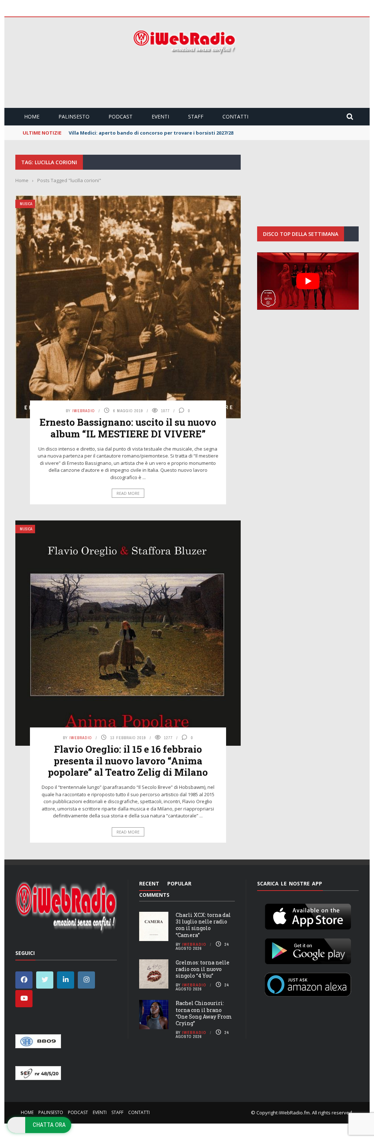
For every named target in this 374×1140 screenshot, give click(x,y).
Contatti (235, 116)
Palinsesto (73, 116)
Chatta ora (49, 1124)
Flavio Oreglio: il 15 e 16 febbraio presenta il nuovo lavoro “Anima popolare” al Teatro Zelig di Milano (128, 760)
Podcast (120, 116)
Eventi (160, 116)
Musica (26, 204)
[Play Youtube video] (308, 280)
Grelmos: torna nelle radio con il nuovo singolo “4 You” (202, 969)
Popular (179, 883)
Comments (154, 894)
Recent (149, 883)
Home (31, 116)
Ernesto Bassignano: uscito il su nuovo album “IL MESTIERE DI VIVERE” (127, 428)
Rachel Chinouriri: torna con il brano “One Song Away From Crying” (204, 1013)
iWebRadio (83, 410)
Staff (195, 116)
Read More (128, 493)
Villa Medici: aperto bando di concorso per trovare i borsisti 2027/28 (151, 132)
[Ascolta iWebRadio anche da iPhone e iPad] (308, 915)
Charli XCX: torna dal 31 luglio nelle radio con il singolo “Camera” (203, 924)
